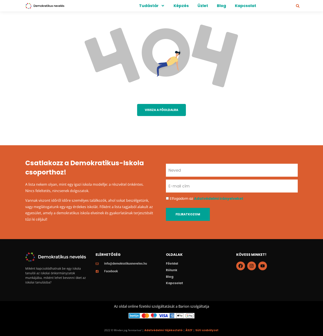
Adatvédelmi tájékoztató (163, 330)
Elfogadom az (206, 198)
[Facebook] (240, 266)
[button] (297, 6)
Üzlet (203, 5)
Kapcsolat (245, 5)
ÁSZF (188, 330)
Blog (221, 5)
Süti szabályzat (206, 330)
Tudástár (149, 5)
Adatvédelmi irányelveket (218, 198)
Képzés (181, 5)
